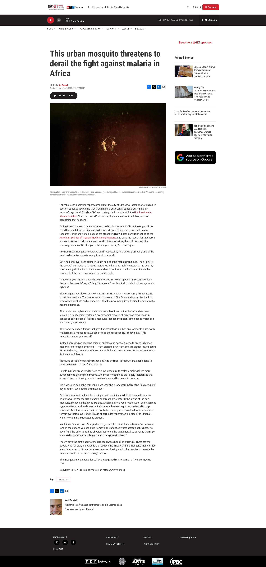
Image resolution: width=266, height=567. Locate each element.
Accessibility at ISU (187, 538)
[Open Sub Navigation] (55, 29)
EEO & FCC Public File (115, 544)
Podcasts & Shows (90, 29)
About (125, 29)
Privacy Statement (151, 544)
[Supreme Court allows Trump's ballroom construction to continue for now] (184, 71)
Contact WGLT (112, 538)
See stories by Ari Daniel (79, 509)
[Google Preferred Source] (195, 157)
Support (111, 29)
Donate (212, 7)
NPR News (63, 480)
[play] (50, 20)
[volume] (59, 20)
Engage (139, 29)
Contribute (147, 538)
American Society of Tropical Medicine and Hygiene (88, 237)
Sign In (197, 7)
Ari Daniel (63, 85)
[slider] (63, 20)
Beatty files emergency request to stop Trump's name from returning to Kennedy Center (204, 93)
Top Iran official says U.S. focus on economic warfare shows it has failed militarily (204, 132)
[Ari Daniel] (56, 507)
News (50, 29)
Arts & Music (66, 29)
